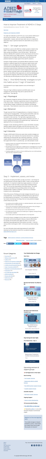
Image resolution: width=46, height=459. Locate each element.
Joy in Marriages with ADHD (11, 272)
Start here (6, 30)
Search (34, 3)
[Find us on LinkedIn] (39, 445)
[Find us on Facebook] (32, 445)
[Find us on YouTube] (36, 445)
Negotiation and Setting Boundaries (12, 268)
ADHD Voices (8, 277)
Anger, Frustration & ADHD (10, 267)
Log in (27, 240)
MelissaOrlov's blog (20, 240)
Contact (39, 3)
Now (38, 12)
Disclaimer (6, 450)
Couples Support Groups (30, 388)
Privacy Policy (6, 448)
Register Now (37, 1)
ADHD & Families (8, 274)
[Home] (13, 9)
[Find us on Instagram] (41, 445)
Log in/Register (27, 3)
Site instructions (7, 445)
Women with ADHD (9, 276)
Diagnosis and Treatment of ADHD (12, 33)
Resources (7, 279)
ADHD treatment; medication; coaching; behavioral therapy (20, 237)
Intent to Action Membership (31, 400)
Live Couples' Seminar (30, 378)
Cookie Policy (6, 446)
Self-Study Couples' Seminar (31, 394)
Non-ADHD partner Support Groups (33, 385)
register (31, 240)
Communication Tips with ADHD (12, 263)
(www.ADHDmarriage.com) (10, 231)
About (5, 442)
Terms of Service (7, 449)
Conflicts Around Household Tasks (12, 265)
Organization (7, 270)
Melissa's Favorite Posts (10, 258)
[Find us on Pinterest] (34, 445)
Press (5, 443)
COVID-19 (7, 259)
